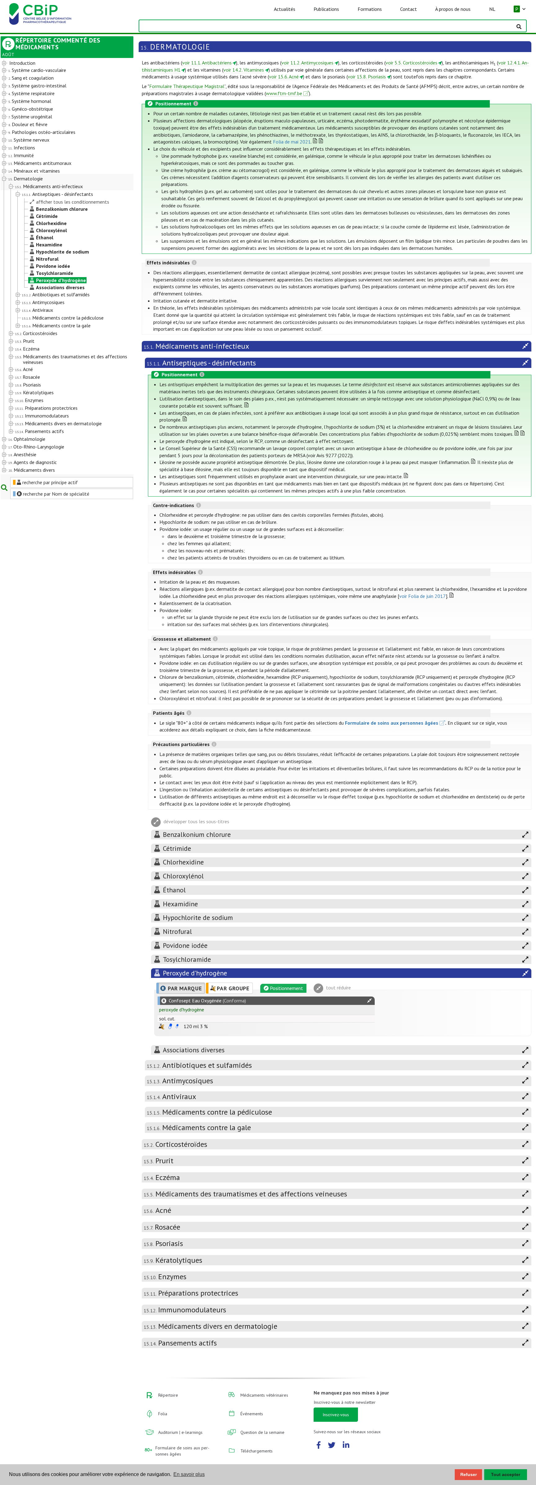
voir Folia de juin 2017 (422, 596)
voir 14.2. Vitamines (243, 70)
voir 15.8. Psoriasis (367, 76)
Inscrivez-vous (336, 1414)
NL (492, 9)
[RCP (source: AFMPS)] (170, 1026)
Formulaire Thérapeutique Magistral (186, 86)
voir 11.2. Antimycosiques (307, 63)
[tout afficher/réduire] (369, 1000)
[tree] (62, 267)
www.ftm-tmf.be (284, 93)
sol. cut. (167, 1018)
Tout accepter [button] (505, 1474)
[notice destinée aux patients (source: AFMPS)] (177, 1026)
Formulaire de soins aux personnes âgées (391, 723)
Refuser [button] (468, 1474)
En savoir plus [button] (189, 1474)
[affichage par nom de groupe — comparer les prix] (161, 1026)
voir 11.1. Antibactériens (207, 63)
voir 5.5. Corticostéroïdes (411, 63)
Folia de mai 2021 (292, 142)
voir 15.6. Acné (284, 76)
